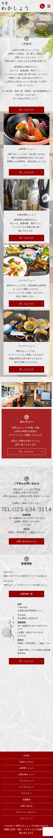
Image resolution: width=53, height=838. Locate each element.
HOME (27, 756)
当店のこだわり (26, 762)
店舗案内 (26, 800)
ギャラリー (26, 793)
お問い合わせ (26, 806)
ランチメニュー (26, 346)
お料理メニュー (26, 149)
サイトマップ (26, 818)
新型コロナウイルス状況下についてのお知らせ (25, 576)
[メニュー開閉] (48, 6)
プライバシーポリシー (26, 812)
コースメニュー (26, 280)
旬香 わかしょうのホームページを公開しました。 (26, 585)
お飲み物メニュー (26, 214)
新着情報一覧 (26, 594)
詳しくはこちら (26, 110)
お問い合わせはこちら (26, 541)
